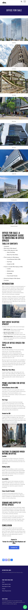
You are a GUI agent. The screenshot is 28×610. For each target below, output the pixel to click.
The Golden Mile (14, 200)
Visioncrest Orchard (14, 226)
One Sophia (14, 95)
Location (9, 268)
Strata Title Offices (11, 252)
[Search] (21, 1)
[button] (25, 607)
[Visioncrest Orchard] (14, 213)
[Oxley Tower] (14, 108)
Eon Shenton (14, 69)
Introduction (6, 246)
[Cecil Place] (14, 29)
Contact (3, 588)
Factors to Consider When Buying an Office (13, 266)
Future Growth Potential (12, 275)
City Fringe (9, 261)
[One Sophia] (14, 82)
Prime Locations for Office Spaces (11, 257)
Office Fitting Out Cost (6, 590)
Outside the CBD (10, 264)
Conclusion (6, 280)
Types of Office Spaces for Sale (11, 250)
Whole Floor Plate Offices (12, 254)
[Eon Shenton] (14, 55)
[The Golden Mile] (14, 187)
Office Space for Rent (6, 584)
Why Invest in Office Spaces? (10, 248)
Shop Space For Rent (6, 586)
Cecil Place (14, 42)
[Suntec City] (14, 160)
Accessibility (9, 273)
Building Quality (10, 271)
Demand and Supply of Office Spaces (12, 278)
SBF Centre (14, 147)
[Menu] (24, 1)
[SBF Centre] (14, 134)
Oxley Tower (14, 121)
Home (3, 582)
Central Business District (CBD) (13, 259)
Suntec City (14, 173)
